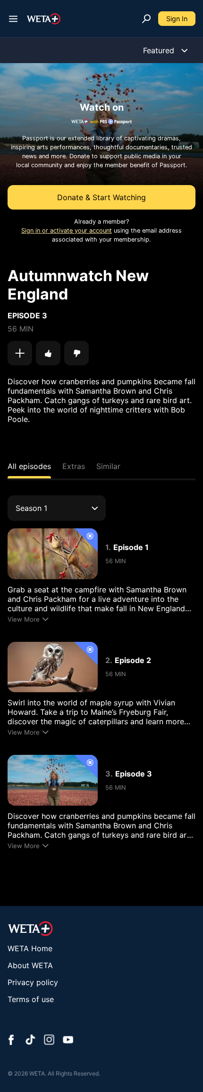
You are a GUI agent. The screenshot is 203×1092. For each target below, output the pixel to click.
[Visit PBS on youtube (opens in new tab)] (68, 1040)
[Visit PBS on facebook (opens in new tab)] (11, 1040)
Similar (108, 466)
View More (24, 619)
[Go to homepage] (43, 18)
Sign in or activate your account (66, 230)
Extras (73, 466)
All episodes (29, 466)
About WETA (30, 965)
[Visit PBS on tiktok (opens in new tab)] (30, 1040)
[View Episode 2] (53, 667)
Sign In (176, 19)
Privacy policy (33, 982)
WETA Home (30, 948)
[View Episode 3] (53, 780)
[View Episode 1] (53, 553)
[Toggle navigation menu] (13, 18)
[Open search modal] (146, 18)
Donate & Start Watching (101, 197)
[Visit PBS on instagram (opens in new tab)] (49, 1040)
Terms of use (31, 999)
